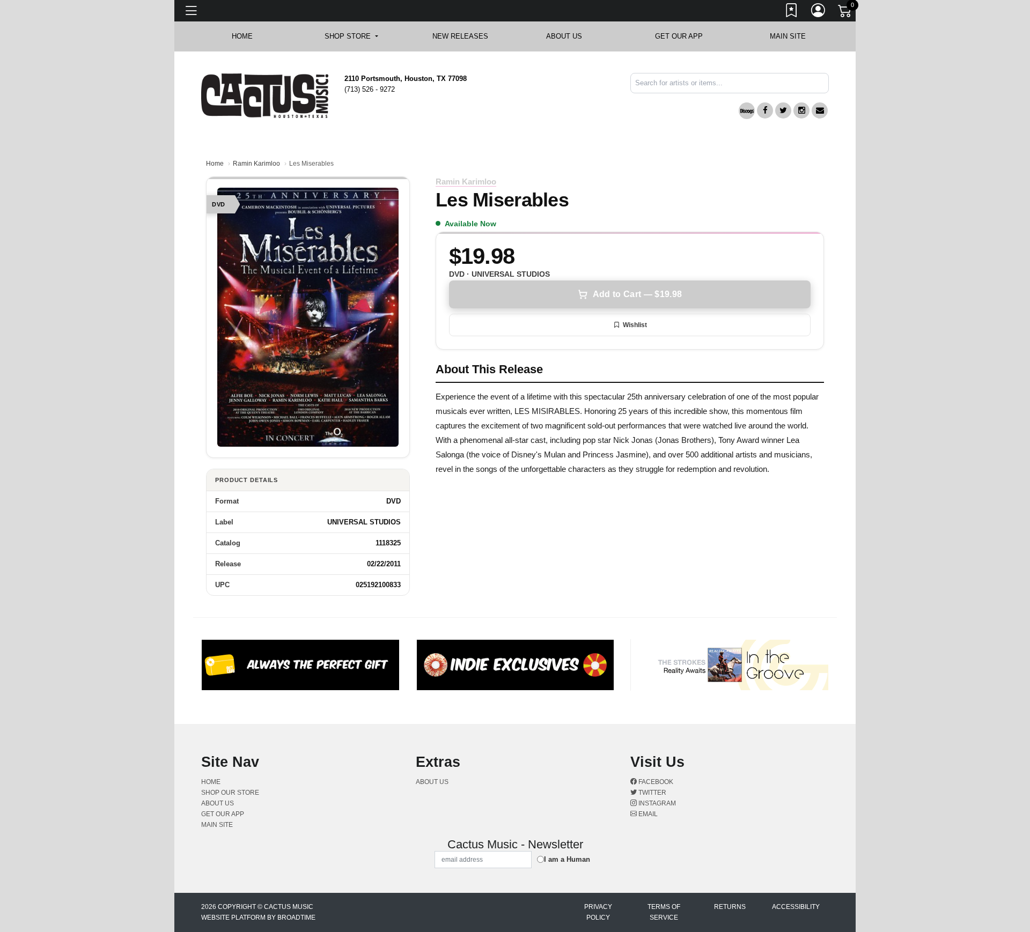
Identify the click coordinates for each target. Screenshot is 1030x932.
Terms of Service (664, 912)
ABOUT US (569, 36)
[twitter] (783, 110)
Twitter (651, 792)
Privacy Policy (598, 912)
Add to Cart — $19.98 (637, 294)
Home (215, 163)
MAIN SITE (788, 36)
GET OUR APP (679, 36)
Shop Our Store (230, 792)
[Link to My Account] (818, 12)
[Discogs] (747, 110)
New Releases (460, 36)
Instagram (656, 803)
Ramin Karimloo (256, 163)
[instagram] (801, 110)
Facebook (655, 782)
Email (647, 814)
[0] (845, 13)
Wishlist (635, 325)
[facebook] (765, 110)
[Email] (820, 110)
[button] (351, 36)
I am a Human (567, 859)
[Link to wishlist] (791, 12)
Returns (730, 907)
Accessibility (796, 907)
